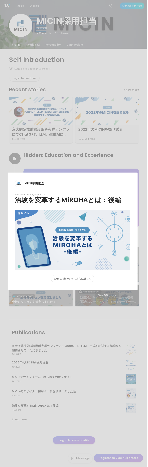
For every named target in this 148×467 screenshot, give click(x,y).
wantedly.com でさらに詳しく (72, 278)
